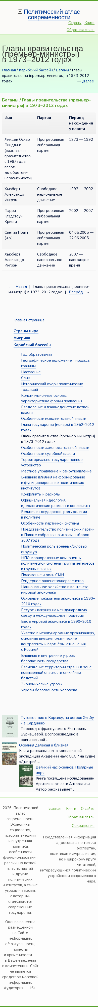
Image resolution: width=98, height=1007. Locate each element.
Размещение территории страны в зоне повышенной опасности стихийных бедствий (56, 673)
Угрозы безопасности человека (49, 690)
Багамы (62, 70)
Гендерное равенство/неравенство (52, 580)
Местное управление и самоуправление (56, 471)
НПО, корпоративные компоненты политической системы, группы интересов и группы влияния (57, 563)
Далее (88, 81)
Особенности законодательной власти (55, 447)
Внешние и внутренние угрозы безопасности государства (48, 658)
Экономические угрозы (41, 684)
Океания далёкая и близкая (43, 745)
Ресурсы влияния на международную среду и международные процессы (54, 612)
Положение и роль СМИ (42, 574)
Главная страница (29, 320)
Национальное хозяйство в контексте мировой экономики (54, 589)
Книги (89, 22)
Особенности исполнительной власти (53, 418)
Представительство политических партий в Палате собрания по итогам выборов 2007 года (57, 535)
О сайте (87, 808)
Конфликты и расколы (40, 494)
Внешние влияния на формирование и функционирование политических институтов (53, 483)
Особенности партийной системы (50, 523)
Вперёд (76, 292)
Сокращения (83, 825)
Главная (9, 70)
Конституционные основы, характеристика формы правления (51, 398)
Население (31, 371)
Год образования (36, 354)
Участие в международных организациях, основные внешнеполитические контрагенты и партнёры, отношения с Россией (58, 641)
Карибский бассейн (36, 70)
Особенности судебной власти (48, 453)
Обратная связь (80, 29)
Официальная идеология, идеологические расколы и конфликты (55, 503)
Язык (25, 378)
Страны (74, 22)
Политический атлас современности (52, 14)
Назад (21, 286)
